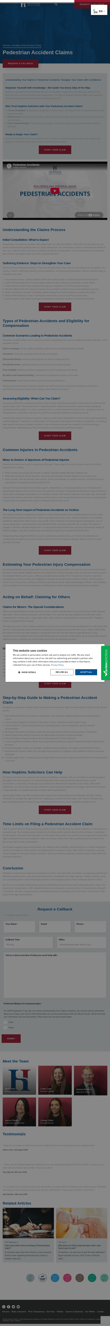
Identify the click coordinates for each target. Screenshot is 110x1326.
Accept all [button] (86, 672)
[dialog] (55, 663)
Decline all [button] (62, 672)
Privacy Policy (57, 665)
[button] (27, 672)
